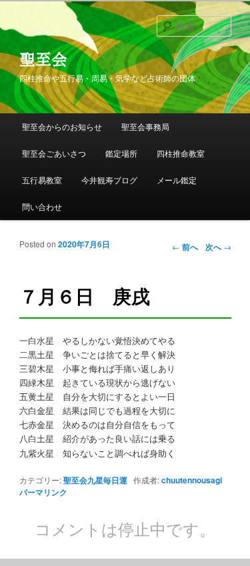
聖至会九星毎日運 (95, 480)
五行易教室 (42, 179)
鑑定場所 (121, 153)
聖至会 (43, 59)
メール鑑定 (177, 179)
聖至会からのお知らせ (62, 126)
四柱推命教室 (181, 153)
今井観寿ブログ (109, 179)
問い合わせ (42, 206)
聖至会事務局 (145, 126)
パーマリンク (43, 492)
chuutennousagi (191, 480)
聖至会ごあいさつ (54, 153)
